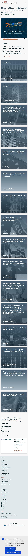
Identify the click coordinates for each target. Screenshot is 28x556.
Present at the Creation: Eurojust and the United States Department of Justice (14, 263)
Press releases (5, 492)
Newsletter (4, 490)
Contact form (4, 517)
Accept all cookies (10, 548)
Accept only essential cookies (13, 552)
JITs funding (4, 466)
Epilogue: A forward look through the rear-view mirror (13, 395)
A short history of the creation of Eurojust (13, 85)
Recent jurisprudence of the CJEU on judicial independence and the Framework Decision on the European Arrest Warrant (13, 286)
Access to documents (6, 467)
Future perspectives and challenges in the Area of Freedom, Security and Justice (14, 152)
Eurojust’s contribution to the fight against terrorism (14, 328)
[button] (6, 56)
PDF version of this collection (10, 39)
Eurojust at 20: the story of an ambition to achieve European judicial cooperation (12, 218)
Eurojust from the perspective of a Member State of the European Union (14, 241)
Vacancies (4, 463)
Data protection (5, 468)
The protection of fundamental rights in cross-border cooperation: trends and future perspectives (14, 373)
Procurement (4, 464)
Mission (3, 461)
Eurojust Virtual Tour (6, 484)
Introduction (7, 63)
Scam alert (4, 474)
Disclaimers (4, 470)
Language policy (5, 473)
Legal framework (5, 460)
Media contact (5, 481)
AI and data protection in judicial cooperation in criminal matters (13, 350)
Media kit (4, 482)
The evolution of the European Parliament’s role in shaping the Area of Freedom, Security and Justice (13, 131)
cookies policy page (10, 541)
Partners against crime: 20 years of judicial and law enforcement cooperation (14, 174)
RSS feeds (4, 489)
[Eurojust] (6, 3)
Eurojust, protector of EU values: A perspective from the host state (14, 196)
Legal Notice (4, 471)
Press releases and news (7, 479)
